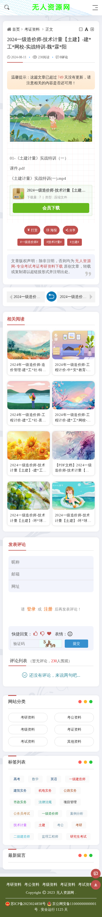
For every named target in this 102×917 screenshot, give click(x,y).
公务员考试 (22, 813)
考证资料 (32, 29)
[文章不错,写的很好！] (36, 634)
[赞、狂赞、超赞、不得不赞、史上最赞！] (49, 634)
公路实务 (70, 790)
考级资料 (28, 729)
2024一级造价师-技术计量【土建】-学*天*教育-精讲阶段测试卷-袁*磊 (77, 297)
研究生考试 (78, 836)
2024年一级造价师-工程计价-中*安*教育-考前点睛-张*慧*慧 (73, 370)
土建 (75, 242)
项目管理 (70, 802)
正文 (49, 29)
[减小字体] (81, 29)
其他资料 (74, 741)
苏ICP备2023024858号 (28, 904)
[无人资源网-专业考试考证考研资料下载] (51, 7)
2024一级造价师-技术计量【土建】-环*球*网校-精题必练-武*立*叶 (29, 297)
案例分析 (76, 813)
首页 (16, 29)
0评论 (64, 57)
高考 (17, 779)
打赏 (34, 230)
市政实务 (20, 802)
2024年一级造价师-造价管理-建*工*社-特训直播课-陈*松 (28, 370)
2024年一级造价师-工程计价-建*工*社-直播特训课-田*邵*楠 (28, 420)
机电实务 (45, 790)
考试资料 (28, 741)
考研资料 (28, 717)
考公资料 (74, 717)
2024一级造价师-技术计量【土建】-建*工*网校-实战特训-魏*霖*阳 (57, 190)
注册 (48, 609)
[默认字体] (87, 29)
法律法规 (45, 802)
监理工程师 (50, 836)
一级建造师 (77, 779)
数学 (35, 779)
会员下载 (51, 208)
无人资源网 (65, 892)
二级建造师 (22, 836)
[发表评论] (96, 874)
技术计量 (54, 242)
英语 (54, 779)
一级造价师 (29, 242)
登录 (31, 609)
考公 (60, 825)
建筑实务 (20, 790)
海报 (53, 230)
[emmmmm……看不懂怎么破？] (43, 634)
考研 (79, 825)
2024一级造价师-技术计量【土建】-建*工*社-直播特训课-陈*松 (27, 470)
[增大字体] (92, 29)
